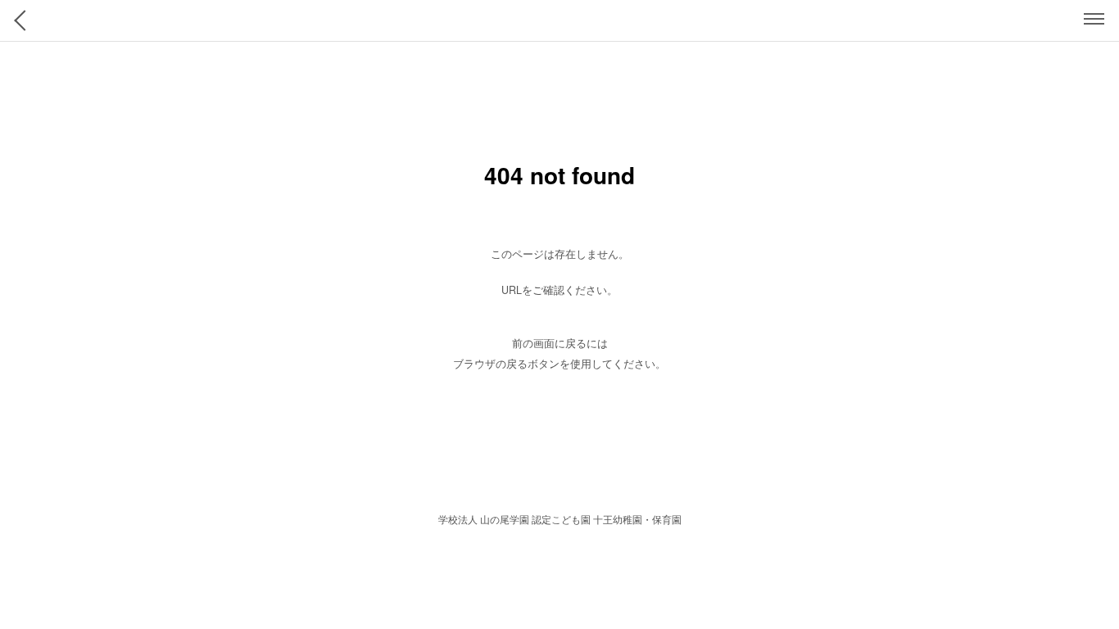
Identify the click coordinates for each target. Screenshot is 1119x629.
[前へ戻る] (24, 20)
